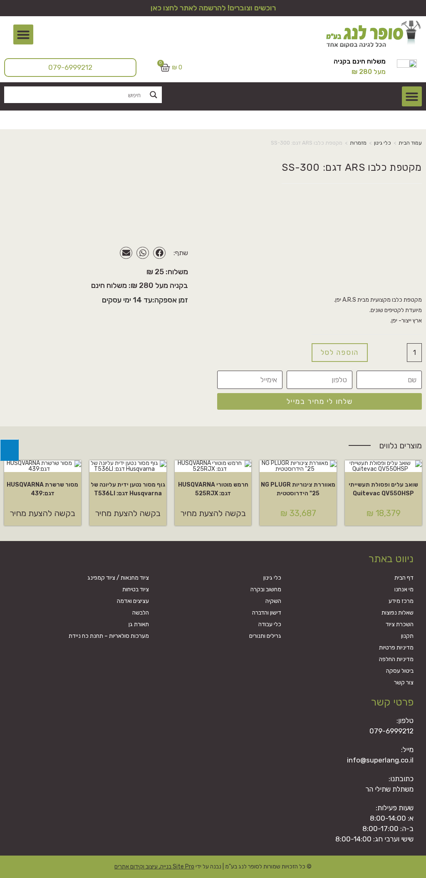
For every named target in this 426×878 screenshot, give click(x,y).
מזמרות (358, 143)
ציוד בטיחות (135, 589)
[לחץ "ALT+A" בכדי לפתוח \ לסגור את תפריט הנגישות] (9, 450)
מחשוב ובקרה (265, 589)
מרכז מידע (401, 601)
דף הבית (404, 577)
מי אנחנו (404, 589)
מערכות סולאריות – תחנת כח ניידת (109, 635)
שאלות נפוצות (397, 612)
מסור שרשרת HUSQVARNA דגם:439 (42, 489)
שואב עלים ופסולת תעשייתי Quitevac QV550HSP (383, 489)
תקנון (407, 635)
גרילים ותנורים (265, 635)
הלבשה (140, 612)
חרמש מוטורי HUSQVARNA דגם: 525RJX (213, 489)
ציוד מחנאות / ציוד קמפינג (118, 577)
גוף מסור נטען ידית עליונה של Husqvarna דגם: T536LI (128, 489)
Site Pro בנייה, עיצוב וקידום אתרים (154, 866)
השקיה (273, 601)
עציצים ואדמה (133, 601)
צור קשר (404, 682)
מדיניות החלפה (396, 659)
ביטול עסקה (400, 670)
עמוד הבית (410, 143)
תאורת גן (139, 624)
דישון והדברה (266, 612)
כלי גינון (382, 143)
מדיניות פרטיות (396, 647)
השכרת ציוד (400, 624)
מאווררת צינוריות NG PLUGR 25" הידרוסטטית (298, 489)
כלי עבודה (269, 624)
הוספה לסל (340, 352)
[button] (23, 34)
